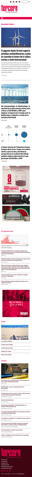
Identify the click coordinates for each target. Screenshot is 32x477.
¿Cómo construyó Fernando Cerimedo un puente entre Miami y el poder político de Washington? (14, 424)
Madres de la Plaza (6, 354)
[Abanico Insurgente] (16, 216)
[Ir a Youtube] (16, 2)
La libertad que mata (7, 348)
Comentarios (5, 464)
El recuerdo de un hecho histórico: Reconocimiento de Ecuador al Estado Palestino (15, 381)
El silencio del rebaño (7, 344)
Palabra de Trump (6, 351)
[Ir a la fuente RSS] (19, 2)
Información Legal (7, 466)
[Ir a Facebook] (10, 2)
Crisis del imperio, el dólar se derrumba (12, 430)
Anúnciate (4, 463)
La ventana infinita (6, 341)
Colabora (4, 461)
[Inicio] (9, 8)
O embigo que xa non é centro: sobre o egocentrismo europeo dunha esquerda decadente (15, 394)
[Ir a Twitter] (13, 2)
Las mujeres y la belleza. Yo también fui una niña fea (15, 418)
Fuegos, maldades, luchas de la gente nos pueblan (15, 435)
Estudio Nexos (20, 473)
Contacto (4, 459)
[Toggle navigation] (2, 18)
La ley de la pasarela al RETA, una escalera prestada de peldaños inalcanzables (15, 412)
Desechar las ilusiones (7, 400)
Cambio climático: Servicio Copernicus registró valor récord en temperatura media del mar (15, 259)
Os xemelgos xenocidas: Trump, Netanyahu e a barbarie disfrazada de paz (14, 405)
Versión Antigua (6, 468)
